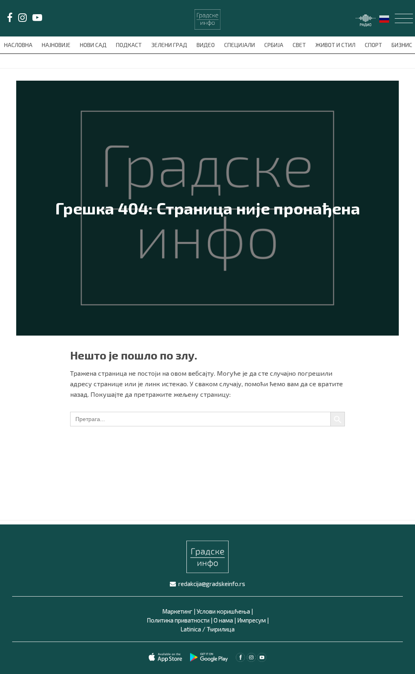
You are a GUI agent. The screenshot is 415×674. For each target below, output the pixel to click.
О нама (223, 620)
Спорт (374, 44)
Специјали (240, 44)
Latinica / (192, 629)
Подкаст (129, 44)
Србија (274, 44)
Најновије (57, 44)
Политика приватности (178, 620)
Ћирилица (221, 629)
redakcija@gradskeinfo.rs (211, 583)
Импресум (251, 620)
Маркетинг (177, 611)
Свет (300, 44)
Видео (206, 44)
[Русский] (384, 18)
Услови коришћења (223, 611)
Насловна (19, 44)
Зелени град (169, 44)
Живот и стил (336, 44)
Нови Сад (94, 44)
